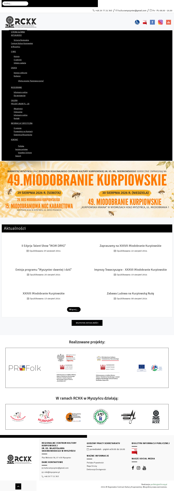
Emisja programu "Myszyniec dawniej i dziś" (43, 270)
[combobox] (15, 3)
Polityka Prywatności (95, 463)
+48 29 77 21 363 (103, 10)
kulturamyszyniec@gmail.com (132, 10)
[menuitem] (18, 32)
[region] (87, 463)
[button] (4, 189)
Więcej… (73, 309)
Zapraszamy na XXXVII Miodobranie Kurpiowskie (130, 246)
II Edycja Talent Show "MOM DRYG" (44, 246)
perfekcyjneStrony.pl (159, 484)
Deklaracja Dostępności (96, 469)
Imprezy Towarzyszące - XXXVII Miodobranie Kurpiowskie (130, 270)
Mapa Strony (92, 466)
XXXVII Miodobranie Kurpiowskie (44, 293)
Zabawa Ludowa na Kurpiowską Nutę (130, 293)
